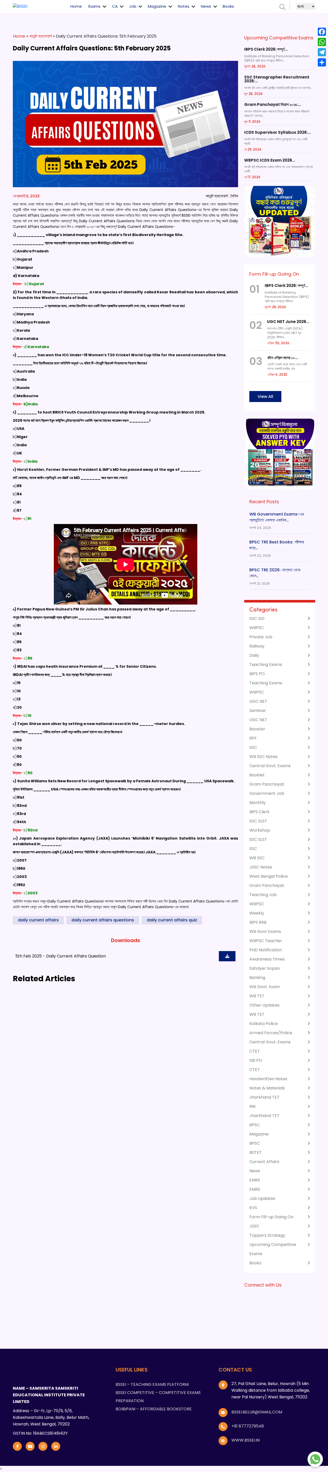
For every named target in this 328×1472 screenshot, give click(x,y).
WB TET (256, 996)
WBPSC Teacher (265, 941)
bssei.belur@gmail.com (256, 1412)
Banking (257, 977)
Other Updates (264, 1005)
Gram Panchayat (266, 784)
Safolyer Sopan (264, 968)
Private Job (260, 637)
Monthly (257, 803)
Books (228, 6)
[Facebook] (322, 32)
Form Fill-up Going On (271, 1217)
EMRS (254, 1180)
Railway (256, 646)
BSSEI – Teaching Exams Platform (152, 1384)
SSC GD (256, 618)
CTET (254, 1051)
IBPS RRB (257, 922)
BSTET (255, 1152)
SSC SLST (258, 821)
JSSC (254, 1226)
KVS (253, 1208)
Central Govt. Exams (270, 766)
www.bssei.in (245, 1440)
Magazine (157, 6)
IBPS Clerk (259, 812)
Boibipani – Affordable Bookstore (154, 1409)
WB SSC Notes (263, 757)
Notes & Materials (267, 1088)
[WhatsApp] (322, 42)
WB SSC (257, 858)
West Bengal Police (268, 876)
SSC (253, 747)
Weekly (256, 913)
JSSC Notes (260, 867)
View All (265, 396)
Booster (257, 729)
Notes (183, 6)
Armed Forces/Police (270, 1033)
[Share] (322, 62)
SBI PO (255, 1060)
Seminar (257, 710)
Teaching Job (263, 895)
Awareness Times (267, 959)
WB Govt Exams (265, 931)
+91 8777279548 (247, 1426)
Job (132, 6)
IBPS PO (257, 674)
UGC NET (258, 701)
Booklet (257, 775)
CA (115, 6)
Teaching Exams (265, 664)
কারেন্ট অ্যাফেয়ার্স (40, 36)
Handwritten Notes (268, 1079)
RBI (252, 1106)
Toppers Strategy (267, 1235)
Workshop (259, 830)
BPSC (254, 1125)
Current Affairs (264, 1162)
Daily (254, 655)
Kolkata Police (263, 1024)
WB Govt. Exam (264, 987)
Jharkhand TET (264, 1097)
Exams (94, 6)
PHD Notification (265, 950)
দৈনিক (234, 195)
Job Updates (262, 1198)
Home (76, 6)
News (206, 6)
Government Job (266, 793)
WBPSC (256, 628)
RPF (253, 738)
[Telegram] (322, 52)
